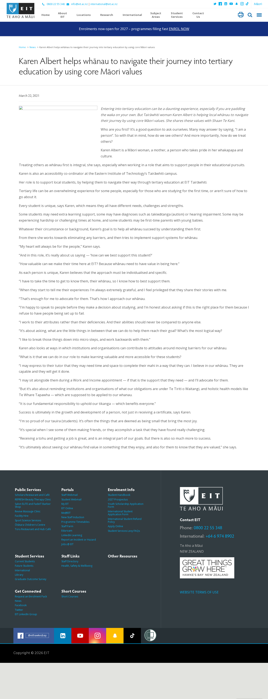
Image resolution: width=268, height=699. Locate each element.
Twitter (19, 610)
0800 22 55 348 (56, 4)
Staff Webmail (69, 495)
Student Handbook (119, 495)
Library (19, 575)
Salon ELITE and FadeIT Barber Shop (33, 505)
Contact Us (198, 15)
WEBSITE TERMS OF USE (199, 592)
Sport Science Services (28, 520)
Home (45, 15)
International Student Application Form (120, 513)
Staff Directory (69, 561)
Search (250, 15)
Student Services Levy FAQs (124, 531)
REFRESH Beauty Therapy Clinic (33, 499)
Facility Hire (21, 516)
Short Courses (69, 596)
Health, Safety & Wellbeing (76, 566)
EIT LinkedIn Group (26, 614)
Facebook (21, 605)
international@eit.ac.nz (103, 4)
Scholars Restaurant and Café (32, 495)
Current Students (25, 561)
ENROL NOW (179, 29)
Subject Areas (155, 15)
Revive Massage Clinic (27, 511)
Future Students (24, 566)
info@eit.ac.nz (79, 4)
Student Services (177, 15)
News (33, 47)
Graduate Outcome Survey (30, 579)
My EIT (65, 504)
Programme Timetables (75, 522)
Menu (259, 15)
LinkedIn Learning (71, 535)
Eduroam (66, 530)
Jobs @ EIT (67, 544)
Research (106, 15)
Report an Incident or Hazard (78, 539)
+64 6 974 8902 (220, 536)
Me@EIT (66, 513)
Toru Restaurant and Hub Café (33, 529)
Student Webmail (71, 499)
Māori (258, 3)
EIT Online (67, 508)
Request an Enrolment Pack (31, 596)
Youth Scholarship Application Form (125, 505)
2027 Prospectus (118, 499)
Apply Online (115, 526)
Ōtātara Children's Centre (30, 525)
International (132, 15)
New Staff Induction (72, 517)
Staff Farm (67, 526)
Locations (84, 15)
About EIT (62, 15)
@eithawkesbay (37, 635)
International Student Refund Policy (125, 520)
